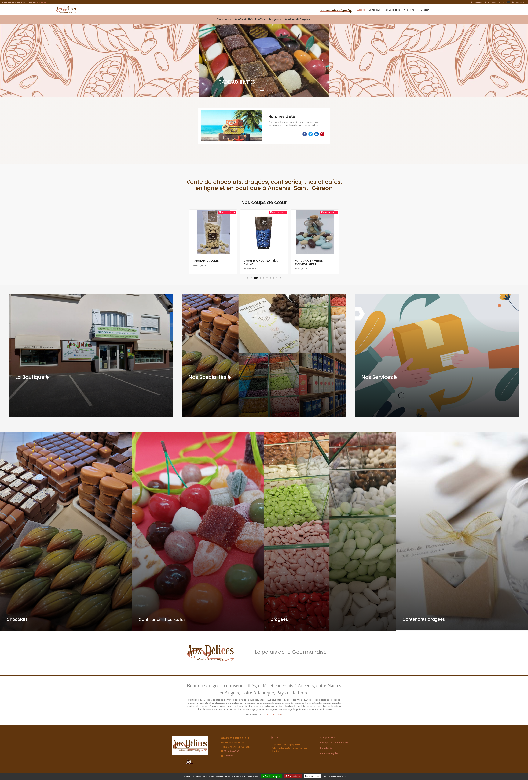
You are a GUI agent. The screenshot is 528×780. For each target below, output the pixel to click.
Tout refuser (294, 776)
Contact (425, 10)
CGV (275, 737)
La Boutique (374, 10)
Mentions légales (329, 753)
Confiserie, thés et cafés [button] (249, 19)
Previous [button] (185, 242)
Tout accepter (273, 776)
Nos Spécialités (392, 10)
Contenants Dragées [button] (297, 19)
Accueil (361, 10)
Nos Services (410, 10)
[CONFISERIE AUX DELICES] (66, 9)
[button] (205, 60)
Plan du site (326, 748)
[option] (264, 126)
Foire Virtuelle (273, 714)
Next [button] (343, 242)
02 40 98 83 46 (42, 2)
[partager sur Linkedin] (317, 134)
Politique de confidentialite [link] (334, 776)
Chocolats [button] (223, 19)
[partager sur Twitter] (311, 134)
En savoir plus (214, 246)
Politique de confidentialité (334, 742)
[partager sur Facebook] (305, 134)
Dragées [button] (274, 19)
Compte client (328, 737)
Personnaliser (312, 776)
